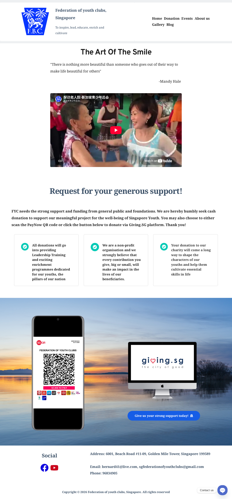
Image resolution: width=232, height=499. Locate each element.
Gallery (158, 24)
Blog (170, 24)
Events (187, 18)
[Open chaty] (223, 490)
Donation (172, 18)
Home (157, 18)
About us (202, 18)
